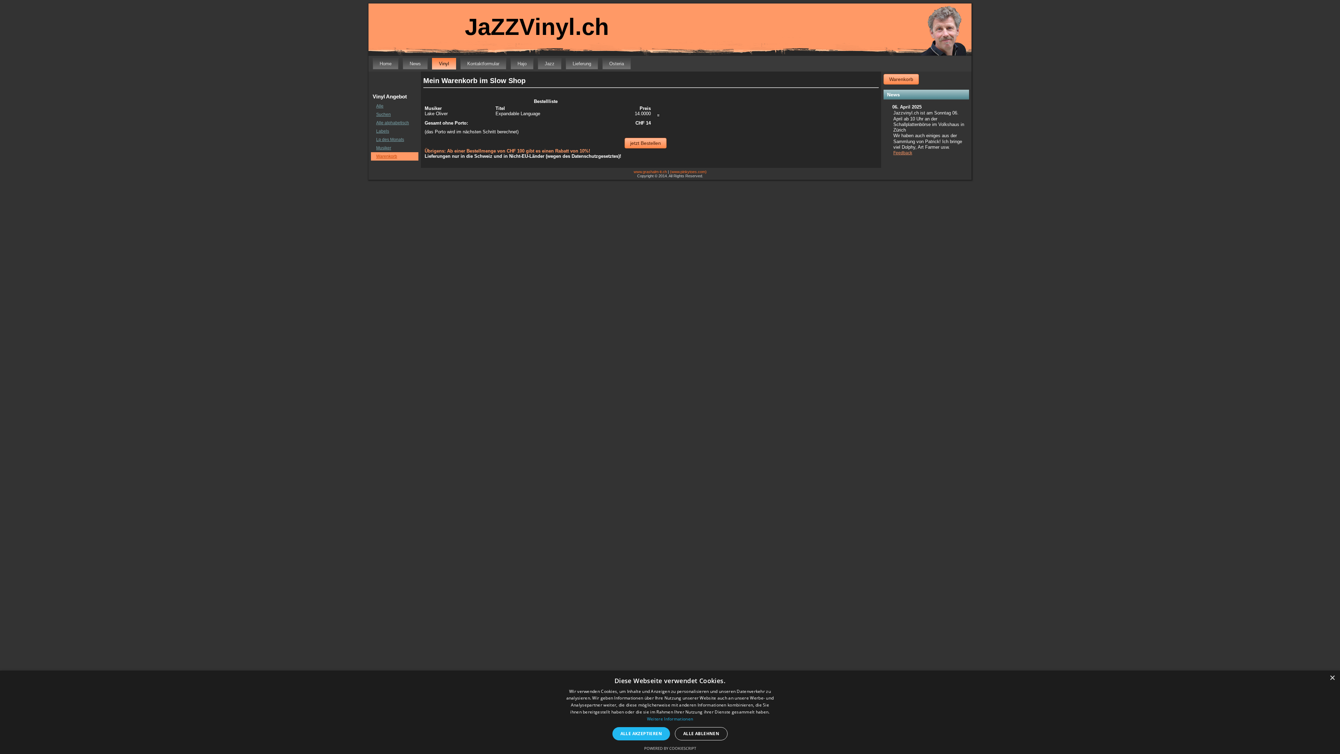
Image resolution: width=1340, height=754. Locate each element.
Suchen (383, 114)
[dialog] (670, 712)
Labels (382, 131)
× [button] (1332, 678)
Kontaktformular (483, 63)
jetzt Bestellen (645, 143)
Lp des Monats (390, 139)
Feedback (902, 152)
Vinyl (444, 63)
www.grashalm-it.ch (650, 172)
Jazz (549, 63)
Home (386, 63)
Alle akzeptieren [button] (641, 734)
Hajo (522, 63)
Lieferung (582, 63)
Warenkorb (386, 156)
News (415, 63)
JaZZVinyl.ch (537, 27)
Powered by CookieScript (670, 748)
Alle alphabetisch (392, 122)
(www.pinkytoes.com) (688, 172)
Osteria (616, 63)
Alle (380, 106)
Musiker (383, 148)
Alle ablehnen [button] (701, 734)
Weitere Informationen (670, 719)
